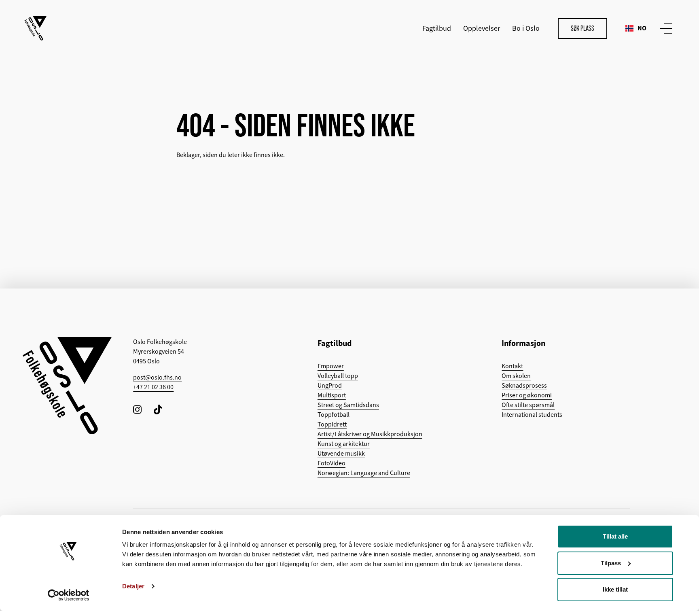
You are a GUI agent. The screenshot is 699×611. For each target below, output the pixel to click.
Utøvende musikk (341, 454)
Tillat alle (615, 536)
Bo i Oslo (526, 28)
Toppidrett (332, 424)
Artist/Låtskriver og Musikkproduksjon (370, 434)
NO (642, 28)
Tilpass (611, 563)
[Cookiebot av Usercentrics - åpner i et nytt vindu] (68, 595)
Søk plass (582, 28)
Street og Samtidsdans (348, 405)
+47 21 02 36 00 (153, 387)
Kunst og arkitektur (344, 444)
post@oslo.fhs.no (157, 377)
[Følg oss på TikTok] (158, 409)
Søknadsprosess (524, 386)
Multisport (332, 395)
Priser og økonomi (527, 395)
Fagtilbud (436, 28)
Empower (331, 366)
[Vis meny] (665, 28)
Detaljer (133, 586)
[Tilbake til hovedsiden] (35, 28)
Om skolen (516, 376)
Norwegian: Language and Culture (364, 473)
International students (532, 415)
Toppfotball (334, 415)
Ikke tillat (615, 589)
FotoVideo (331, 463)
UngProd (330, 386)
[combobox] (635, 28)
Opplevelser (481, 28)
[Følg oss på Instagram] (137, 409)
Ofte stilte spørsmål (528, 405)
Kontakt (512, 366)
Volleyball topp (338, 376)
